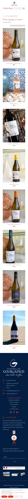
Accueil (4, 16)
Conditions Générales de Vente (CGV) (10, 485)
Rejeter (10, 496)
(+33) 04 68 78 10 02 (11, 380)
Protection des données (14, 487)
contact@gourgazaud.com (13, 390)
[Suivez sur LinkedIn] (17, 412)
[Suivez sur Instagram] (11, 412)
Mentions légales (21, 485)
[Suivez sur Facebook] (14, 412)
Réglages (17, 496)
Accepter (4, 496)
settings (10, 493)
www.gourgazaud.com (11, 393)
